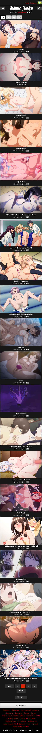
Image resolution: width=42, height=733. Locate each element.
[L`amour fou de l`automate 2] (21, 478)
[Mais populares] (14, 17)
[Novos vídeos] (2, 17)
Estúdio (22, 718)
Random (22, 724)
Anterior (9, 686)
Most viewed (8, 724)
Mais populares (11, 721)
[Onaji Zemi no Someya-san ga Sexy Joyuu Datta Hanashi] (21, 544)
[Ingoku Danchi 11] (21, 577)
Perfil (16, 724)
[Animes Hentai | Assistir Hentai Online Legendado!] (21, 10)
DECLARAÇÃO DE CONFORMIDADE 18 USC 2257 (18, 716)
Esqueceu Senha (12, 718)
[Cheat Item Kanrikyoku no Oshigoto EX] (21, 312)
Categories (18, 713)
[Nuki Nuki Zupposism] (21, 279)
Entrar (27, 3)
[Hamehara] (21, 47)
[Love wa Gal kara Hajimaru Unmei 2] (21, 246)
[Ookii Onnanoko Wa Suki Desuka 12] (21, 445)
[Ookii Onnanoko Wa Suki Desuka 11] (21, 610)
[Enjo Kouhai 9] (21, 180)
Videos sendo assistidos (21, 726)
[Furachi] (21, 378)
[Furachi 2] (21, 345)
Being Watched (26, 710)
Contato (33, 713)
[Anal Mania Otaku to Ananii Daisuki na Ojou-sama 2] (21, 676)
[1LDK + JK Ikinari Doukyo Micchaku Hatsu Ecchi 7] (21, 213)
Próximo (21, 690)
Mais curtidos (30, 718)
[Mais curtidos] (8, 17)
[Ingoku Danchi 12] (21, 411)
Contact (26, 713)
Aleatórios (6, 710)
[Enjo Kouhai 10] (21, 147)
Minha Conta (22, 721)
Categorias (21, 705)
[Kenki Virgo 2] (21, 511)
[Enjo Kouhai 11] (21, 113)
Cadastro (33, 3)
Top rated (35, 724)
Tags (28, 724)
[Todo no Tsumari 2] (21, 80)
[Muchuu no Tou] (21, 643)
